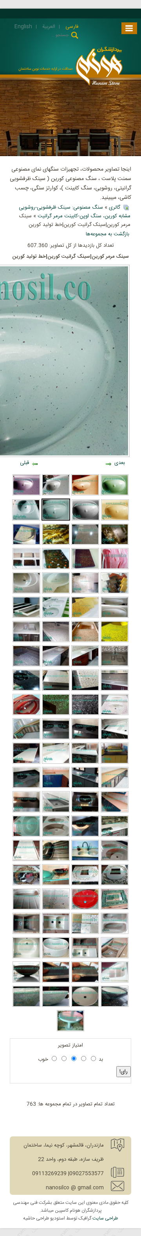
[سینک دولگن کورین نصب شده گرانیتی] (85, 860)
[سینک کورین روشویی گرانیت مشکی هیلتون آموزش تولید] (26, 689)
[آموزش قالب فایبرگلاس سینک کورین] (114, 616)
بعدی (119, 463)
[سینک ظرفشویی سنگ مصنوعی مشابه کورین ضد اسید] (85, 787)
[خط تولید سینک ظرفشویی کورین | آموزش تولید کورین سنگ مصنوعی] (85, 957)
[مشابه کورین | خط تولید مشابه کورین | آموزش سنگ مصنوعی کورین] (26, 908)
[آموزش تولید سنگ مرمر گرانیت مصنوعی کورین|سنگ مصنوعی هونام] (85, 616)
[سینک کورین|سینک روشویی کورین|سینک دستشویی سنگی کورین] (85, 519)
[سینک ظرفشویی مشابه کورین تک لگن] (56, 811)
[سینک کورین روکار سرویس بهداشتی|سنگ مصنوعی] (56, 1005)
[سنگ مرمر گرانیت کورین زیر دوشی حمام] (26, 543)
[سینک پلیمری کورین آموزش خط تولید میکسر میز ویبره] (26, 835)
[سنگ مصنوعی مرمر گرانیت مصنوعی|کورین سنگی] (114, 835)
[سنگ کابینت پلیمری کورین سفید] (56, 665)
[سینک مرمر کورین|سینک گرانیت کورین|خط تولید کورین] (56, 519)
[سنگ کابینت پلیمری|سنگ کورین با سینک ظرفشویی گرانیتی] (114, 665)
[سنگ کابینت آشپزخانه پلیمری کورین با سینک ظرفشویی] (85, 641)
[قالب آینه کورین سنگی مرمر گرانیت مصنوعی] (114, 908)
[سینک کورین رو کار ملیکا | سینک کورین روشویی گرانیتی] (26, 981)
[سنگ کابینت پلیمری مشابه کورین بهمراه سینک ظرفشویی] (114, 641)
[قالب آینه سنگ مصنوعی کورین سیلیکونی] (114, 884)
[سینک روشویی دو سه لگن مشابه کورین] (85, 738)
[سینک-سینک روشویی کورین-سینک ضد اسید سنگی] (26, 811)
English (23, 26)
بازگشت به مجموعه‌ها (107, 234)
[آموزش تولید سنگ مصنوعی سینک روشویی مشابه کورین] (56, 494)
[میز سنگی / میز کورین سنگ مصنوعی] (71, 1030)
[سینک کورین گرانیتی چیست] (26, 1005)
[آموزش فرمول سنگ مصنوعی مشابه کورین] (26, 568)
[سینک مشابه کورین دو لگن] (114, 932)
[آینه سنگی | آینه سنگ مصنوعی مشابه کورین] (26, 884)
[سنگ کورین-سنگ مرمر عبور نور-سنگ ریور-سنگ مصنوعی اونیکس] (56, 543)
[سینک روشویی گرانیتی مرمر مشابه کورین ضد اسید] (114, 714)
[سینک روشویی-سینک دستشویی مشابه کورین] (115, 519)
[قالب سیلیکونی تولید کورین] (26, 860)
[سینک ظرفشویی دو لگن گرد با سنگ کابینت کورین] (56, 835)
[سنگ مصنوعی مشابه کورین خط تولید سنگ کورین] (26, 592)
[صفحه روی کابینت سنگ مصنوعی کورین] (114, 762)
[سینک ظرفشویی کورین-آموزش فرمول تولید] (56, 981)
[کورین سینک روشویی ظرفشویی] (26, 787)
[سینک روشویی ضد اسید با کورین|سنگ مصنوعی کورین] (85, 908)
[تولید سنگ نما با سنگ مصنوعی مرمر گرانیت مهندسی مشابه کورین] (114, 568)
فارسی (71, 26)
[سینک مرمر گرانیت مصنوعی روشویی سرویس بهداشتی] (85, 494)
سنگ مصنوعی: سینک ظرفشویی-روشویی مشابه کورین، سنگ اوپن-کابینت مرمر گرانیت (74, 211)
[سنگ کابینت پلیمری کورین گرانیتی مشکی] (26, 665)
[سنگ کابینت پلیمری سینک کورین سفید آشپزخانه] (114, 689)
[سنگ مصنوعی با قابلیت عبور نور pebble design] (114, 543)
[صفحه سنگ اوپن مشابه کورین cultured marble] (26, 762)
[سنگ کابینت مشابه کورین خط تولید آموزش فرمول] (85, 592)
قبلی (24, 463)
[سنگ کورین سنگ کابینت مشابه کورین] (56, 568)
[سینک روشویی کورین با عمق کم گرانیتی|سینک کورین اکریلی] (26, 957)
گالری (114, 207)
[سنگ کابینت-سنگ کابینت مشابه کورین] (114, 811)
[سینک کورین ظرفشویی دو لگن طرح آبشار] (26, 932)
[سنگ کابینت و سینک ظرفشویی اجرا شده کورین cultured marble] (26, 738)
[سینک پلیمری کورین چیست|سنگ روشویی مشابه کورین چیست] (26, 494)
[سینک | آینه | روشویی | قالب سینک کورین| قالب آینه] (56, 860)
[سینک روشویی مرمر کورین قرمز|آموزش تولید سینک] (26, 714)
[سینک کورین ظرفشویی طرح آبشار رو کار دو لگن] (114, 957)
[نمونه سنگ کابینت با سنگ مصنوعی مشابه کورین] (56, 762)
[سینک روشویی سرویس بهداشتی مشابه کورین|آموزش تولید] (85, 835)
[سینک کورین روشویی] (85, 1005)
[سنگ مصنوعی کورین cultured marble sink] (85, 981)
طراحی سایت (105, 1218)
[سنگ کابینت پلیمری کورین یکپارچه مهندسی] (85, 665)
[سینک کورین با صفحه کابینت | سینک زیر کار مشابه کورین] (114, 1005)
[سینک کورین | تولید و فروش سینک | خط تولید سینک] (114, 981)
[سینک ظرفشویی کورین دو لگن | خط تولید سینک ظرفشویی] (56, 908)
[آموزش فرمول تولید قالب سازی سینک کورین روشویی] (56, 592)
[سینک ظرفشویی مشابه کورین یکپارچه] (26, 641)
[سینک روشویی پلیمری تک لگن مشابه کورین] (85, 811)
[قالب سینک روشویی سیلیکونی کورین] (56, 884)
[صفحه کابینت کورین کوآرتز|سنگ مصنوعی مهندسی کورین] (85, 543)
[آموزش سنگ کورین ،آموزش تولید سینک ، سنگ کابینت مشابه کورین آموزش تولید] (114, 592)
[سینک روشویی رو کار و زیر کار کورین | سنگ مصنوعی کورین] (56, 957)
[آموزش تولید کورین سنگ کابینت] (114, 860)
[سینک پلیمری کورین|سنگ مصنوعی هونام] (26, 519)
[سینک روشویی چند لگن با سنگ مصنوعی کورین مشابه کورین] (56, 616)
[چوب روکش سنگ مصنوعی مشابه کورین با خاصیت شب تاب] (85, 689)
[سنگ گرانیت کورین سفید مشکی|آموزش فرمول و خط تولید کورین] (85, 714)
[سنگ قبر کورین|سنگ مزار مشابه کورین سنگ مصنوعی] (26, 616)
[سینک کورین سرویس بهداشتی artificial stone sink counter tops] (56, 932)
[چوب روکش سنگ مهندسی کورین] (56, 689)
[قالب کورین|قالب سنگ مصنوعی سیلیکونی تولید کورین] (85, 884)
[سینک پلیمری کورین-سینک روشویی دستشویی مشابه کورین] (114, 494)
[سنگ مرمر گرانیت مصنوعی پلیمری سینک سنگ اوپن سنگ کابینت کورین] (56, 787)
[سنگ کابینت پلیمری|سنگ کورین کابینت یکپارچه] (56, 641)
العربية (48, 26)
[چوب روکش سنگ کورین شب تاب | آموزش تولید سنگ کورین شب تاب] (56, 714)
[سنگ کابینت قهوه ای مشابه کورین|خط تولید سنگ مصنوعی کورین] (114, 787)
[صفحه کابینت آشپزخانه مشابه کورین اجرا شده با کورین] (85, 762)
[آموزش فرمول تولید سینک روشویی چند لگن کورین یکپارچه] (56, 738)
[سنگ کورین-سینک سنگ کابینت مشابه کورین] (85, 568)
